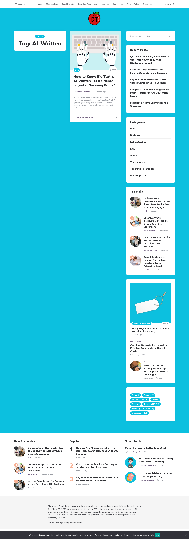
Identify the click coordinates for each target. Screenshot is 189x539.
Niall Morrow (149, 270)
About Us (105, 4)
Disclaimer (147, 4)
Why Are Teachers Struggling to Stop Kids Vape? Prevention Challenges (156, 370)
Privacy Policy (133, 4)
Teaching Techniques (87, 4)
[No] (185, 535)
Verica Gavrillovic (84, 92)
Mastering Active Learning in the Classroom (149, 104)
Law (132, 148)
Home (39, 4)
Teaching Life (68, 4)
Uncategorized (138, 175)
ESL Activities (52, 4)
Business (135, 135)
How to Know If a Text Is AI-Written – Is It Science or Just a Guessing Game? (94, 80)
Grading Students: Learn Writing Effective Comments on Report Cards (149, 348)
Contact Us (118, 4)
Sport (133, 155)
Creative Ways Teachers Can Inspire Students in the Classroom (149, 71)
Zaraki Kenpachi (134, 452)
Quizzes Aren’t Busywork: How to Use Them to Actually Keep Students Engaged (149, 59)
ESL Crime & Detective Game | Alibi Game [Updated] (156, 460)
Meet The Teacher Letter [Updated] (145, 447)
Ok (157, 535)
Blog (77, 70)
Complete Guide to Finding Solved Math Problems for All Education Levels (149, 92)
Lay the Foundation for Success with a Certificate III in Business (148, 81)
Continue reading (84, 117)
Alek (145, 211)
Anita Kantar (149, 230)
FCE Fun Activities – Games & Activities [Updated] (155, 475)
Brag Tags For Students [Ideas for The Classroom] (150, 330)
